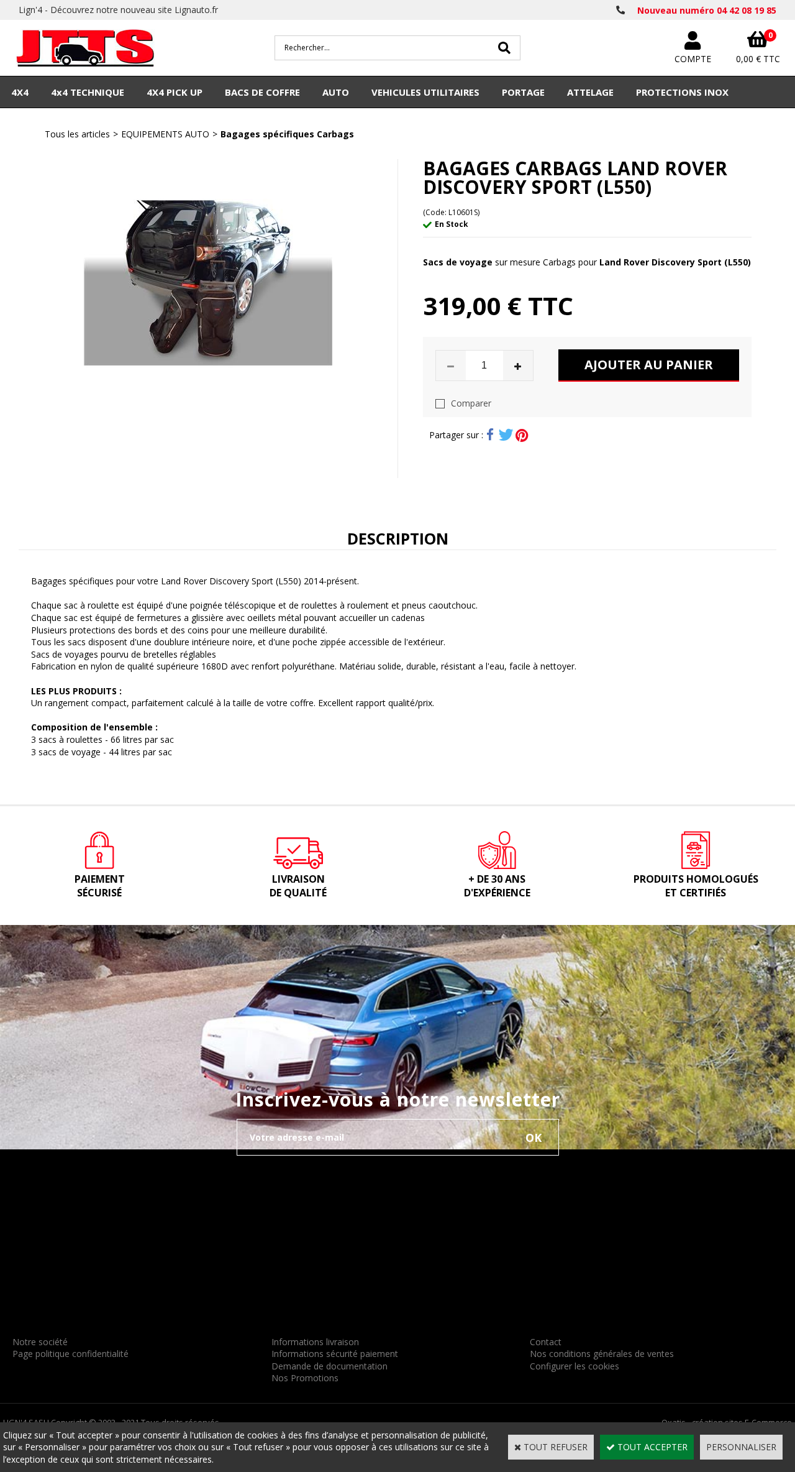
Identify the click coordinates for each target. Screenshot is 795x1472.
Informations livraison (315, 1342)
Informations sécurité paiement (334, 1353)
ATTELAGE (590, 92)
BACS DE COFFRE (262, 92)
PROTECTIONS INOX (682, 92)
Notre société (40, 1342)
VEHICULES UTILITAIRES (425, 92)
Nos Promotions (304, 1378)
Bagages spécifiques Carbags (287, 134)
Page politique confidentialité (70, 1353)
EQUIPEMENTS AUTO (165, 134)
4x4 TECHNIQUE (87, 92)
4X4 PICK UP (174, 92)
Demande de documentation (329, 1366)
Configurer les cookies (574, 1366)
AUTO (335, 92)
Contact (545, 1342)
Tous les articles (77, 134)
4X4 (20, 92)
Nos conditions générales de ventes (602, 1353)
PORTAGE (523, 92)
